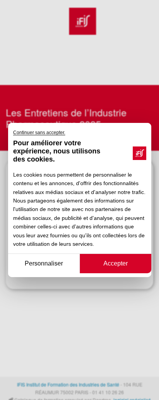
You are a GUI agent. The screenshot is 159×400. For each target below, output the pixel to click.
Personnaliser (44, 263)
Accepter (115, 263)
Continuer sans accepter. (39, 132)
